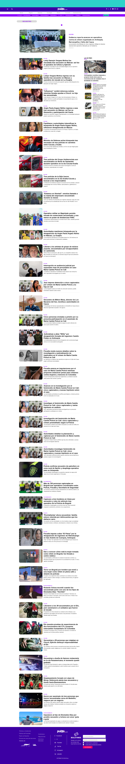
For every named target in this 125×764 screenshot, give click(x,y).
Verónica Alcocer (69, 15)
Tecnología (49, 12)
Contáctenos (41, 734)
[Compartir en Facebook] (62, 34)
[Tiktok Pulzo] (110, 9)
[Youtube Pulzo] (113, 8)
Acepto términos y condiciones (91, 742)
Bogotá (30, 12)
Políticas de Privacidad (24, 733)
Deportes (40, 12)
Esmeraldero (53, 15)
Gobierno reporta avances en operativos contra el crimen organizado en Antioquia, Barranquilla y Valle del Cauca (86, 39)
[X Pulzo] (108, 8)
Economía (68, 12)
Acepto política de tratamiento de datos (93, 744)
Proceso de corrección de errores (27, 738)
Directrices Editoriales (41, 740)
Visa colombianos (44, 15)
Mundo (58, 12)
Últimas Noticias (86, 15)
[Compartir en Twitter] (62, 37)
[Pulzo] (62, 9)
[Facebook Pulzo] (106, 9)
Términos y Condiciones (25, 731)
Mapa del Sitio (41, 736)
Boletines (106, 15)
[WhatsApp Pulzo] (117, 9)
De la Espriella (27, 15)
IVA (61, 15)
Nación (21, 12)
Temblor (78, 15)
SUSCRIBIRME (87, 747)
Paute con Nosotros (24, 736)
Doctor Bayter (35, 15)
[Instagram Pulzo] (115, 9)
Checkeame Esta (77, 12)
